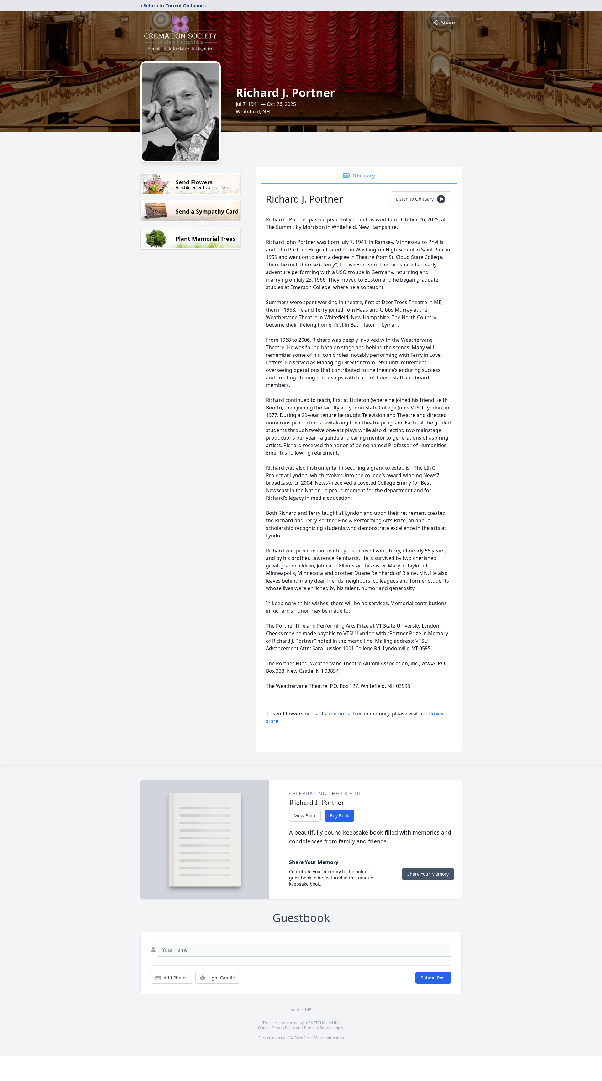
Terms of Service (318, 1028)
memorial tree (346, 713)
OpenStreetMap (308, 1038)
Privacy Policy (283, 1028)
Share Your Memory (428, 874)
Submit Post (433, 978)
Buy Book (339, 816)
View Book (304, 816)
